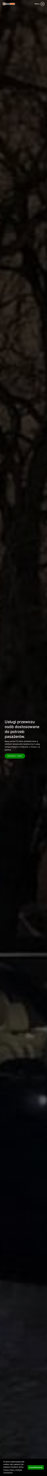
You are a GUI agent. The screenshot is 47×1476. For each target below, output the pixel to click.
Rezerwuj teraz (14, 756)
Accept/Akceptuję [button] (35, 1467)
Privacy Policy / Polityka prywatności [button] (12, 1471)
